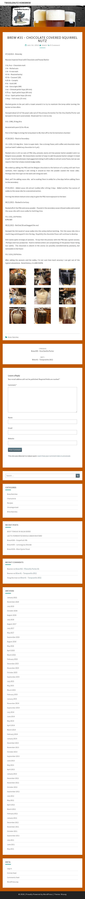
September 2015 (13, 677)
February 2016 (12, 659)
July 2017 (10, 628)
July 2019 (10, 606)
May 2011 (10, 849)
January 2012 (12, 818)
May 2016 (10, 646)
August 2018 (11, 615)
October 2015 (12, 672)
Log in (9, 868)
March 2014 (11, 730)
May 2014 (10, 721)
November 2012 (13, 783)
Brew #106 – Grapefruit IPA (17, 540)
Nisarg (64, 894)
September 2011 (13, 835)
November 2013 (13, 747)
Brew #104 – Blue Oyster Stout (18, 549)
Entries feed (11, 873)
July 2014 (10, 712)
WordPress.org (12, 882)
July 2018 (10, 619)
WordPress (47, 894)
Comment (12, 385)
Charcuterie (11, 498)
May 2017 (10, 633)
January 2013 (12, 774)
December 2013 (13, 743)
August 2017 (11, 624)
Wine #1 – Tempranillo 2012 (26, 573)
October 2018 (12, 611)
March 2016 (11, 655)
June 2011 (11, 844)
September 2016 (13, 637)
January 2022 (12, 597)
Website (11, 438)
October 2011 (12, 831)
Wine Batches (12, 512)
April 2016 (11, 650)
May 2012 (10, 800)
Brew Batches (13, 337)
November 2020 (13, 602)
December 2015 (13, 663)
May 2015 (10, 685)
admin (44, 45)
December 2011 (13, 822)
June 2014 (11, 716)
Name (10, 417)
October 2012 (12, 787)
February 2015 (12, 694)
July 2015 (10, 681)
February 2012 (12, 813)
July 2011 (10, 840)
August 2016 (11, 641)
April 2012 (11, 805)
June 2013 (11, 761)
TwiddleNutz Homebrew (17, 2)
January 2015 (12, 699)
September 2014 (13, 708)
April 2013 (11, 769)
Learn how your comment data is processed (53, 456)
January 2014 (12, 739)
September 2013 (13, 756)
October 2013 (12, 752)
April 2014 (11, 725)
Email (10, 428)
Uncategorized (12, 507)
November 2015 (13, 668)
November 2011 (13, 827)
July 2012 (10, 796)
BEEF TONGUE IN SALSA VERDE (19, 531)
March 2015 (11, 690)
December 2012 (13, 778)
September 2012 (13, 791)
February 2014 (12, 734)
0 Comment (55, 45)
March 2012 (11, 809)
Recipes (10, 503)
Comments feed (13, 877)
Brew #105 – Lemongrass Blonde (19, 545)
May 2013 (10, 765)
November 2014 (13, 703)
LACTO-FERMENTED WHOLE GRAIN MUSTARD (24, 536)
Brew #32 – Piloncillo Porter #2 (27, 569)
